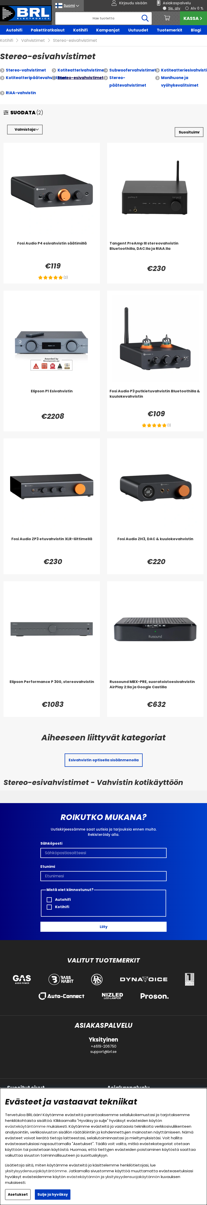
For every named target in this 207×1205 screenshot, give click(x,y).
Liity (104, 926)
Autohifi (14, 30)
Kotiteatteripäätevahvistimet (36, 77)
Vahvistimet (33, 40)
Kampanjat (108, 30)
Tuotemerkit (169, 30)
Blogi (196, 30)
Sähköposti (51, 843)
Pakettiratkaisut (48, 30)
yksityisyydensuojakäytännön (132, 1176)
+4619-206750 (103, 1046)
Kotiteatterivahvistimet (82, 70)
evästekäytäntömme (25, 1126)
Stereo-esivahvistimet (75, 40)
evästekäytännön (83, 1176)
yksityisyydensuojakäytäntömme (36, 1171)
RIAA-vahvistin (21, 92)
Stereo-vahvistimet (26, 70)
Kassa (191, 18)
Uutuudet (138, 30)
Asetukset (18, 1194)
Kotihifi (80, 30)
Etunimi (47, 866)
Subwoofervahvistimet (132, 70)
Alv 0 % (197, 8)
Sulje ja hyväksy (52, 1194)
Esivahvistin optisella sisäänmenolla (104, 760)
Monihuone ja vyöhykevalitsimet (179, 81)
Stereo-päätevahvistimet (127, 81)
